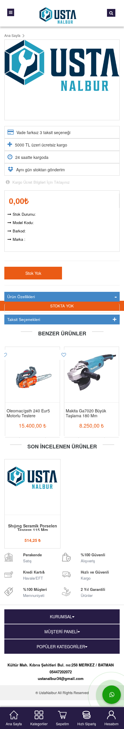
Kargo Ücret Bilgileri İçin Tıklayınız (40, 182)
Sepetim (62, 723)
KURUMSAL (61, 616)
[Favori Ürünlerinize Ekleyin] (64, 355)
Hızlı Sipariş (86, 723)
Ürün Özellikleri (21, 296)
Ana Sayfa (14, 723)
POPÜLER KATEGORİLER (61, 646)
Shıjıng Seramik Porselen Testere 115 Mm (32, 528)
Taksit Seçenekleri (23, 319)
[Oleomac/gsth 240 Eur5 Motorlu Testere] (32, 370)
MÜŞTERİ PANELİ (61, 631)
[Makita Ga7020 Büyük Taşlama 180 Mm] (91, 370)
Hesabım (111, 723)
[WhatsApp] (111, 694)
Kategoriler (39, 723)
